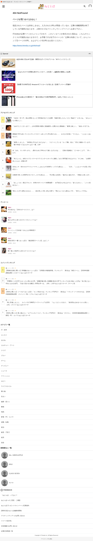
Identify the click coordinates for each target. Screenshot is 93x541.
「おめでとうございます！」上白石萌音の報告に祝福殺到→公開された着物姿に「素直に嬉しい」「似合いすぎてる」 (51, 126)
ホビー (3, 381)
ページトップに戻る (46, 539)
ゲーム (3, 361)
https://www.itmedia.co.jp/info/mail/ (26, 46)
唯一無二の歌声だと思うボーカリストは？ (22, 251)
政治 (2, 427)
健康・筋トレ (5, 401)
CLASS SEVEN (14, 473)
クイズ (3, 350)
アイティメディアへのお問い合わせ (13, 516)
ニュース (4, 371)
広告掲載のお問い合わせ (9, 526)
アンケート (5, 202)
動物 (2, 407)
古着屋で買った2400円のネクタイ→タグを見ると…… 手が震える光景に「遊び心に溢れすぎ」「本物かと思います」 (51, 175)
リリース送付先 (6, 521)
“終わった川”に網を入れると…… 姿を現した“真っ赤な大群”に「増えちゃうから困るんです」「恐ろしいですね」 (50, 191)
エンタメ (4, 335)
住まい (3, 396)
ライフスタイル (6, 386)
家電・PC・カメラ (7, 417)
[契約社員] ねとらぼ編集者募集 (11, 510)
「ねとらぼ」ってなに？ (9, 495)
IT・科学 (4, 330)
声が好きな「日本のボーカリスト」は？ (21, 209)
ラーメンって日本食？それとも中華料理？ (22, 230)
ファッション (5, 376)
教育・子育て (5, 432)
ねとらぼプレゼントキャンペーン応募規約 (15, 505)
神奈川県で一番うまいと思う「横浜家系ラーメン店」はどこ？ (28, 240)
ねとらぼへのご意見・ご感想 (10, 500)
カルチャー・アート (7, 345)
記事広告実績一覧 (7, 531)
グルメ (3, 355)
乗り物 (3, 391)
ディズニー (5, 366)
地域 (2, 412)
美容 (2, 442)
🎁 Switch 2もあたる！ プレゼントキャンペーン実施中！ (16, 1)
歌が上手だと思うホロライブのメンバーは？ (22, 220)
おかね (3, 340)
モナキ (11, 483)
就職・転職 (5, 422)
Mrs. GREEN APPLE (16, 455)
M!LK (11, 464)
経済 (2, 437)
